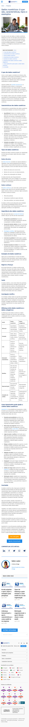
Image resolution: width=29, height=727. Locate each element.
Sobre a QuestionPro (6, 658)
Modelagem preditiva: (9, 231)
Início (2, 5)
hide (15, 50)
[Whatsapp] (19, 551)
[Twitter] (14, 551)
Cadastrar (25, 1)
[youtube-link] (26, 643)
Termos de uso (21, 720)
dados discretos (7, 161)
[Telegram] (24, 551)
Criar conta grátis (14, 536)
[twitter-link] (21, 643)
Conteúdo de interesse (7, 661)
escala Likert (15, 428)
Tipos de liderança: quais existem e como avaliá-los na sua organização (19, 593)
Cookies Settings (4, 721)
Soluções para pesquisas (7, 652)
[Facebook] (9, 551)
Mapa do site (3, 720)
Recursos (4, 649)
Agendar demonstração (14, 541)
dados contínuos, (7, 187)
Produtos (4, 655)
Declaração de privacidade (12, 720)
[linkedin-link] (24, 643)
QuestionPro (4, 409)
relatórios (6, 469)
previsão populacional (16, 84)
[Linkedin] (4, 551)
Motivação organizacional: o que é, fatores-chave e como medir (20, 615)
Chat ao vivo (16, 646)
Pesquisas (8, 5)
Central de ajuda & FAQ (7, 646)
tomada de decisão (18, 214)
